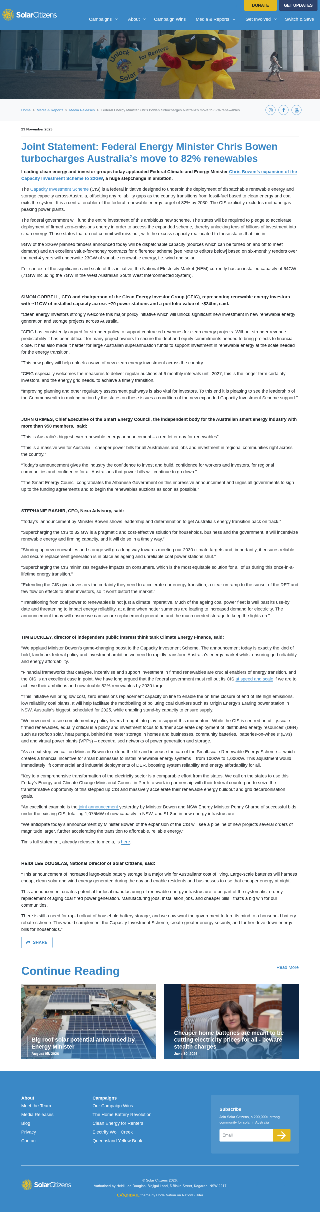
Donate (260, 5)
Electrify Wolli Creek (112, 1132)
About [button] (139, 19)
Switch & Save (299, 19)
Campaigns (104, 1098)
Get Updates (298, 5)
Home (26, 110)
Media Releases (82, 110)
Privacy (28, 1132)
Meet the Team (36, 1105)
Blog (25, 1123)
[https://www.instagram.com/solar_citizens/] (210, 6)
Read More (287, 967)
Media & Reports (50, 110)
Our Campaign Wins (112, 1105)
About (27, 1098)
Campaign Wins (170, 19)
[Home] (29, 14)
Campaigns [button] (105, 19)
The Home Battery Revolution (122, 1114)
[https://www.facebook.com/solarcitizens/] (223, 6)
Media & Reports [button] (218, 19)
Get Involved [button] (263, 19)
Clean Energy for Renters (117, 1123)
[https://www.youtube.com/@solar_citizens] (236, 6)
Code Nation (166, 1195)
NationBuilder (192, 1195)
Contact (29, 1140)
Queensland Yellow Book (117, 1140)
